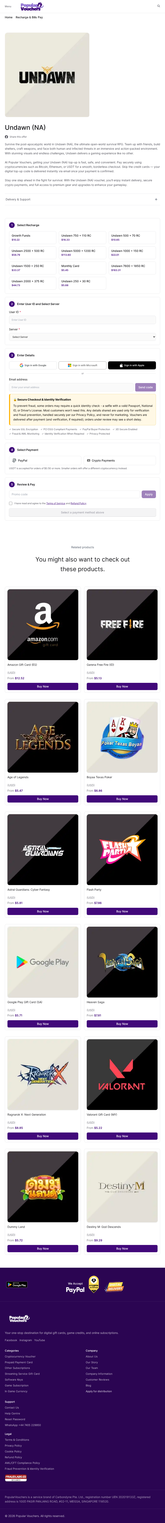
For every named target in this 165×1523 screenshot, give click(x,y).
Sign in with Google (35, 365)
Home (8, 17)
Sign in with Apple (134, 365)
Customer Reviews (97, 1379)
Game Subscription (17, 1385)
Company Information (99, 1373)
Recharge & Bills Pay (29, 17)
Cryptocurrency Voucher (20, 1356)
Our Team (92, 1367)
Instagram (26, 1340)
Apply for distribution (99, 1391)
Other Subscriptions (17, 1367)
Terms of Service (55, 503)
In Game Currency (16, 1391)
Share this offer (18, 136)
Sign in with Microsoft (85, 365)
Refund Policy (78, 503)
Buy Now (43, 686)
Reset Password (15, 1419)
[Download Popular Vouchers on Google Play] (17, 1284)
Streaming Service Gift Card (22, 1373)
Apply (149, 494)
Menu (8, 6)
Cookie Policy (13, 1451)
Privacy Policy (13, 1445)
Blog (88, 1385)
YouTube (39, 1340)
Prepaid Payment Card (19, 1362)
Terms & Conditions (17, 1439)
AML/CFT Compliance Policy (22, 1462)
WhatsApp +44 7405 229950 (23, 1425)
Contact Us (12, 1407)
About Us (92, 1356)
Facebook (11, 1340)
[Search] (158, 5)
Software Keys (14, 1379)
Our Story (92, 1362)
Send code (145, 387)
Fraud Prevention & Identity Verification (29, 1468)
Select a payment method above (82, 512)
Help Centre (12, 1413)
